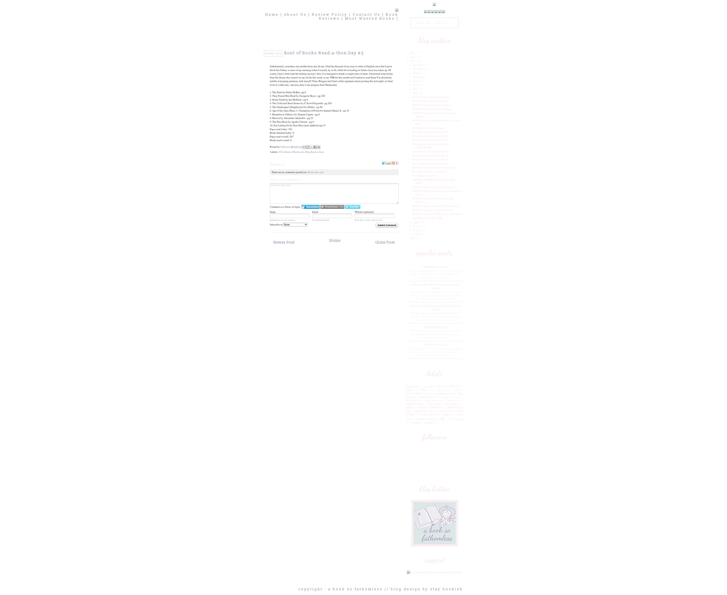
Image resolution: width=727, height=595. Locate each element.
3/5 (448, 390)
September (418, 77)
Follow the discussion (395, 163)
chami (445, 414)
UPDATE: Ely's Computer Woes (428, 128)
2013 (281, 152)
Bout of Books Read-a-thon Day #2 (430, 159)
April (416, 222)
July (415, 85)
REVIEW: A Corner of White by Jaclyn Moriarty (437, 214)
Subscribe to (276, 224)
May (307, 152)
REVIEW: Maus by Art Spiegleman (430, 101)
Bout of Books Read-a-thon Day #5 (430, 140)
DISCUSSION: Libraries (435, 266)
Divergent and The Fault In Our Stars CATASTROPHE (431, 145)
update (429, 422)
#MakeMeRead (413, 386)
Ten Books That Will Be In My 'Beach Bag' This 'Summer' (435, 286)
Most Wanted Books (370, 18)
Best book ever (434, 400)
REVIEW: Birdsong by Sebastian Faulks (432, 210)
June (415, 89)
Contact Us (367, 14)
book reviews (428, 414)
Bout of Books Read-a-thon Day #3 (430, 155)
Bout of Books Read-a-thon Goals (429, 171)
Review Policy (329, 14)
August (417, 81)
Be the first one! (316, 172)
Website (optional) (364, 212)
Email (315, 212)
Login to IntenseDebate (311, 207)
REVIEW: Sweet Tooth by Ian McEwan (432, 109)
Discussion (434, 404)
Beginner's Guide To (451, 397)
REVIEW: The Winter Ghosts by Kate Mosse (435, 167)
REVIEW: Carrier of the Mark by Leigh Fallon (435, 206)
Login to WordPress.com (332, 207)
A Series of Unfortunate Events (440, 393)
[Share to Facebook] (315, 147)
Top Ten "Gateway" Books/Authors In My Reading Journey (435, 307)
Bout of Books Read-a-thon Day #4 (430, 151)
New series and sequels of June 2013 (430, 97)
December (418, 64)
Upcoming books (424, 411)
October (417, 73)
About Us (295, 14)
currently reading (425, 419)
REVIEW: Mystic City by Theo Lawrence (433, 187)
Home (272, 14)
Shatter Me (436, 407)
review (459, 419)
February (418, 230)
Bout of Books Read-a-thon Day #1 (430, 163)
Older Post (385, 242)
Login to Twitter (352, 207)
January (417, 234)
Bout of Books (292, 152)
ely (302, 152)
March (416, 226)
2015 (413, 52)
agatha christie (445, 410)
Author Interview (429, 397)
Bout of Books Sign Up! (424, 175)
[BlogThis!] (308, 147)
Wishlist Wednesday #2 (436, 344)
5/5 (418, 393)
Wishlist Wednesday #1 (436, 327)
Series (423, 407)
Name (273, 212)
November (418, 68)
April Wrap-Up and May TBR (427, 218)
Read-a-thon (317, 152)
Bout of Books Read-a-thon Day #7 (430, 132)
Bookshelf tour (454, 400)
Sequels (410, 407)
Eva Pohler (452, 404)
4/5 (408, 393)
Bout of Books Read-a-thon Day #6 (430, 136)
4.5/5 (457, 390)
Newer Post (284, 242)
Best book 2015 (413, 400)
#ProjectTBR (428, 386)
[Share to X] (311, 147)
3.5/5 (438, 390)
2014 (413, 56)
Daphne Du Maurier (415, 403)
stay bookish (446, 589)
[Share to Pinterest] (319, 147)
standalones (416, 422)
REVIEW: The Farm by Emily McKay (431, 105)
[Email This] (304, 147)
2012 (413, 238)
